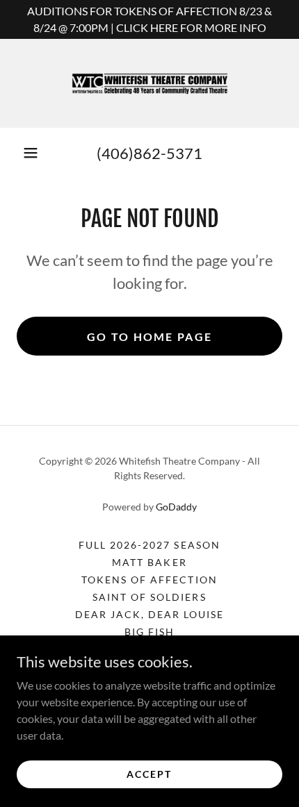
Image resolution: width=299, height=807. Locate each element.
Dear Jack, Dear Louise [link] (149, 614)
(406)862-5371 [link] (149, 153)
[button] (31, 153)
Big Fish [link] (149, 632)
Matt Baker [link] (149, 562)
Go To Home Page (149, 336)
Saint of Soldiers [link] (149, 597)
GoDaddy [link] (176, 507)
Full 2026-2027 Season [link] (149, 545)
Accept (149, 774)
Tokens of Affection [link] (149, 579)
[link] (149, 83)
